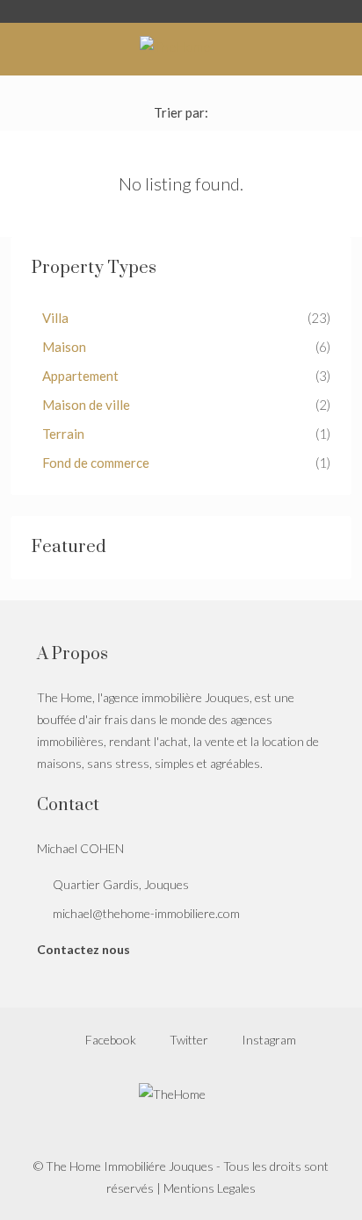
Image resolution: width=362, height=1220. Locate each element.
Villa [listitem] (55, 318)
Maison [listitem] (64, 347)
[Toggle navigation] (346, 11)
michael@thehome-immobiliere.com (146, 913)
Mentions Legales (209, 1188)
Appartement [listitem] (80, 376)
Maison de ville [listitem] (86, 405)
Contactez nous (83, 949)
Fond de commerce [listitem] (95, 462)
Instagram (267, 1039)
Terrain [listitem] (63, 433)
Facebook (109, 1039)
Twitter (187, 1039)
